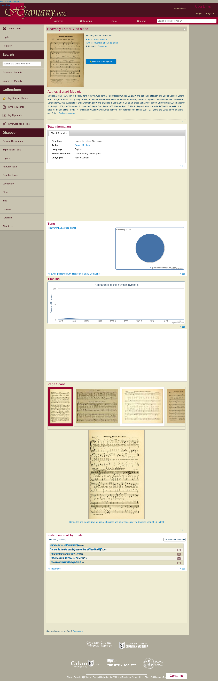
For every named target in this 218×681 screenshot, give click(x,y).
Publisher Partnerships (132, 677)
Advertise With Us (112, 677)
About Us (7, 226)
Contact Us (98, 677)
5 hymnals (102, 46)
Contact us (78, 631)
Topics (6, 158)
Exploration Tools (12, 149)
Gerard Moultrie (82, 145)
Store (114, 21)
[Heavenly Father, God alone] (62, 228)
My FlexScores (16, 107)
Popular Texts (10, 166)
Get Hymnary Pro (158, 677)
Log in (199, 13)
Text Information (59, 133)
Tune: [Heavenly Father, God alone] (102, 43)
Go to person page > (68, 113)
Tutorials (7, 217)
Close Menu (14, 28)
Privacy (87, 677)
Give (147, 677)
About (69, 677)
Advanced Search (12, 72)
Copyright (78, 677)
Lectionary (8, 183)
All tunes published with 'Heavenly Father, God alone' (74, 274)
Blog (5, 200)
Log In (6, 37)
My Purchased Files (19, 124)
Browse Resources (13, 141)
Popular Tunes (10, 175)
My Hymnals (15, 115)
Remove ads (180, 8)
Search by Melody (12, 81)
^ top (182, 121)
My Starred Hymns (18, 98)
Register (210, 13)
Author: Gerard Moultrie (96, 39)
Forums (7, 209)
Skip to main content (9, 2)
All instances (54, 568)
